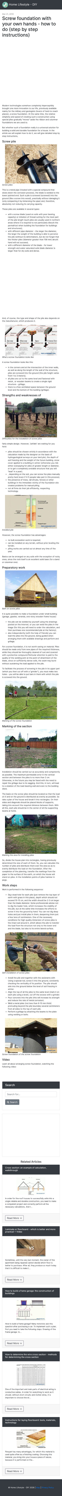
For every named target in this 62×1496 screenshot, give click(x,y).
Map (38, 1487)
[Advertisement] (31, 72)
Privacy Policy (48, 1487)
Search (13, 1102)
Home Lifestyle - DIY (22, 4)
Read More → (14, 1218)
